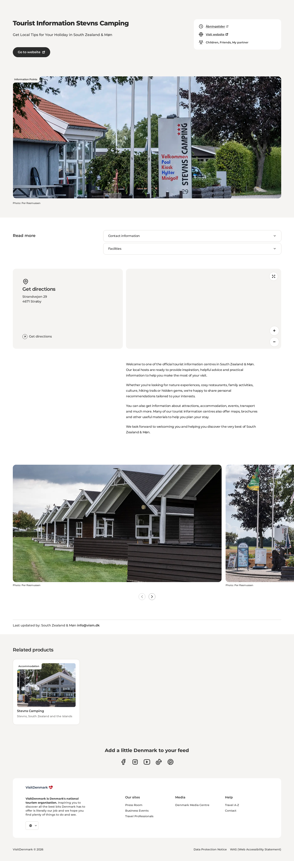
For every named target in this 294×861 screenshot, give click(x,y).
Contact (230, 810)
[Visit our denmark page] (123, 761)
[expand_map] (273, 276)
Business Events (137, 810)
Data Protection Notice (210, 849)
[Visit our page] (135, 761)
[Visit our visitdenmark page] (146, 761)
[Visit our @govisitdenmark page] (158, 761)
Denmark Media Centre (192, 805)
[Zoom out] (274, 342)
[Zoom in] (274, 331)
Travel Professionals (139, 816)
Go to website (29, 52)
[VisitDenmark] (39, 787)
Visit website (215, 34)
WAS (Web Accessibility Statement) (255, 849)
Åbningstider (215, 26)
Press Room (133, 805)
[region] (203, 309)
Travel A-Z (232, 805)
